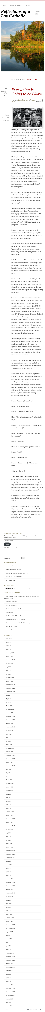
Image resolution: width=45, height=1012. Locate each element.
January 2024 (9, 713)
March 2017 (9, 949)
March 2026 (9, 649)
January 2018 (9, 921)
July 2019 (8, 861)
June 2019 (9, 864)
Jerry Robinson (23, 100)
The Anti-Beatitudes (11, 605)
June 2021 (9, 797)
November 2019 (10, 854)
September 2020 (10, 826)
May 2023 (8, 737)
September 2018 (10, 893)
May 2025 (8, 670)
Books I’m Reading (16, 5)
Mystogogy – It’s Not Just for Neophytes (17, 573)
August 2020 (9, 829)
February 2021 (10, 811)
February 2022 (10, 783)
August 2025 (9, 663)
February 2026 (10, 652)
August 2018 (9, 896)
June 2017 (9, 939)
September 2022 (10, 766)
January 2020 (9, 847)
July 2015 (8, 1002)
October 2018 (9, 889)
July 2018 (8, 900)
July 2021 (8, 794)
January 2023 (9, 751)
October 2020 (9, 822)
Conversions (9, 612)
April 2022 (8, 776)
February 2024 (10, 709)
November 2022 (10, 758)
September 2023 (10, 727)
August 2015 (9, 999)
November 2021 (10, 790)
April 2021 (8, 804)
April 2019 (8, 871)
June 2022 (9, 769)
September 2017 (10, 928)
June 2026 (9, 638)
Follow (7, 544)
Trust (13, 102)
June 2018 (9, 903)
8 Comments (39, 101)
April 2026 (8, 645)
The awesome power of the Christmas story (18, 623)
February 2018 (10, 917)
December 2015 (10, 988)
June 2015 (9, 1006)
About (4, 5)
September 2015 (10, 995)
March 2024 (9, 706)
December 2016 (10, 956)
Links (28, 5)
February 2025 (10, 677)
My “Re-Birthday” (10, 580)
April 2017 (8, 946)
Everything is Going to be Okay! (27, 91)
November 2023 (10, 720)
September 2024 (10, 691)
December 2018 (10, 882)
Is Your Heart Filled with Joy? (14, 569)
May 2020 (8, 836)
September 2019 (10, 857)
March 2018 (9, 914)
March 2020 (9, 843)
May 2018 (8, 907)
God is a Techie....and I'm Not (14, 608)
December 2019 (10, 850)
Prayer (32, 100)
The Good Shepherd (11, 601)
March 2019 (9, 875)
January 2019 (9, 879)
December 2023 (10, 716)
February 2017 (10, 953)
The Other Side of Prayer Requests (16, 616)
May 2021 (8, 801)
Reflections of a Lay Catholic (15, 13)
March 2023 (9, 744)
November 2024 (10, 688)
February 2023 (10, 748)
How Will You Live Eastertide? (14, 576)
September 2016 (10, 967)
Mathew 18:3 (5, 118)
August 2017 (9, 932)
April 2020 (8, 840)
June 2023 (9, 734)
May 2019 (8, 868)
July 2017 (8, 935)
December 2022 (10, 755)
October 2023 (9, 723)
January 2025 (9, 681)
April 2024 (8, 702)
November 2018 (10, 886)
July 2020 (8, 833)
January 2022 (9, 787)
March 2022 (9, 780)
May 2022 (8, 773)
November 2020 (10, 819)
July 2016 (8, 974)
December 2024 (10, 684)
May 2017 (8, 942)
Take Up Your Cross (11, 626)
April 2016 (8, 977)
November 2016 (10, 960)
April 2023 (8, 741)
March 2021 (9, 808)
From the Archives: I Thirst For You (15, 619)
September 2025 (10, 660)
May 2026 (8, 642)
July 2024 (8, 695)
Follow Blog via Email (14, 533)
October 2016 (9, 963)
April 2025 (8, 674)
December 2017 (10, 925)
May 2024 (8, 698)
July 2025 (8, 667)
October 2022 (9, 762)
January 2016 (9, 985)
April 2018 (8, 910)
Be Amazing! (9, 566)
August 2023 (9, 730)
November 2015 (10, 992)
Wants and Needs (11, 630)
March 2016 (9, 981)
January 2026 (9, 656)
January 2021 (9, 815)
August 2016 (9, 970)
